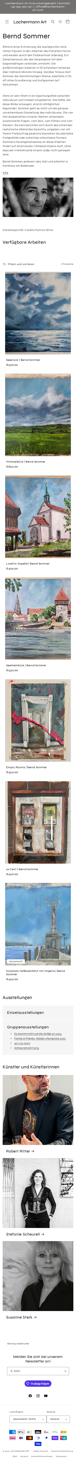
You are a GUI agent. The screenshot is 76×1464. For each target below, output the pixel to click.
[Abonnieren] (65, 1371)
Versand (24, 1456)
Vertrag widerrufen (18, 1343)
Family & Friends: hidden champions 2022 (40, 1038)
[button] (7, 22)
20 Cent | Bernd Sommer (22, 869)
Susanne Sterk (19, 1317)
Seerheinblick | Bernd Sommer (26, 665)
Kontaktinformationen (41, 1456)
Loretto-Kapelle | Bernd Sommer (27, 563)
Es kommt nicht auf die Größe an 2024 (38, 1033)
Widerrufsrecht (40, 1451)
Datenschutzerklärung (62, 1451)
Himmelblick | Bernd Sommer (25, 461)
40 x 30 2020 (22, 1043)
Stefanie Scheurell (23, 1234)
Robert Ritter (18, 1151)
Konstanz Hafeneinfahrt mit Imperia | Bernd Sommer (35, 972)
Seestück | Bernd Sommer (23, 360)
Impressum (61, 1456)
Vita (5, 172)
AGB (15, 1456)
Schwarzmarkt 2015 (26, 1047)
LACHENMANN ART (20, 1451)
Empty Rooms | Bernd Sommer (26, 767)
